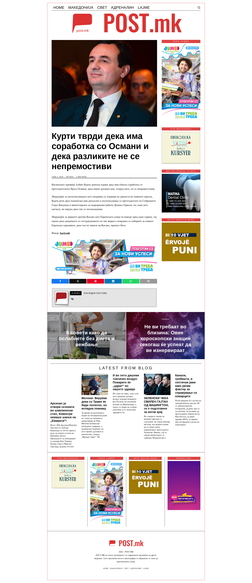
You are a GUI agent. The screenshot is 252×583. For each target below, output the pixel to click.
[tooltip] (60, 281)
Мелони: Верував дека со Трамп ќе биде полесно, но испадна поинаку (94, 403)
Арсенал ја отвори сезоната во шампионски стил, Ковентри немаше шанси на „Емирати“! (63, 412)
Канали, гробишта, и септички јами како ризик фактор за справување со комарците (186, 386)
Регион (70, 177)
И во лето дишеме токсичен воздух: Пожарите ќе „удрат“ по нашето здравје (126, 382)
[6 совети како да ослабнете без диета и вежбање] (86, 335)
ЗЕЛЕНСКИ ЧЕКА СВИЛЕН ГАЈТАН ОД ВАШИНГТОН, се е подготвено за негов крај (156, 405)
